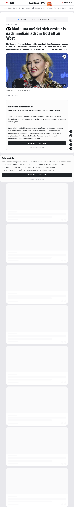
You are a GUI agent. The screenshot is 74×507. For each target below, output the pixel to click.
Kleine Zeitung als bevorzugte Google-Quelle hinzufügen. (38, 19)
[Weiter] (68, 8)
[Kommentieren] (70, 135)
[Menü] (3, 2)
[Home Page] (37, 3)
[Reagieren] (70, 131)
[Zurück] (2, 8)
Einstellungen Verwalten (37, 147)
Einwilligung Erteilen (37, 143)
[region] (37, 8)
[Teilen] (70, 144)
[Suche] (7, 2)
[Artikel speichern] (70, 140)
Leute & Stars (11, 24)
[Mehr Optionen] (70, 148)
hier (38, 138)
